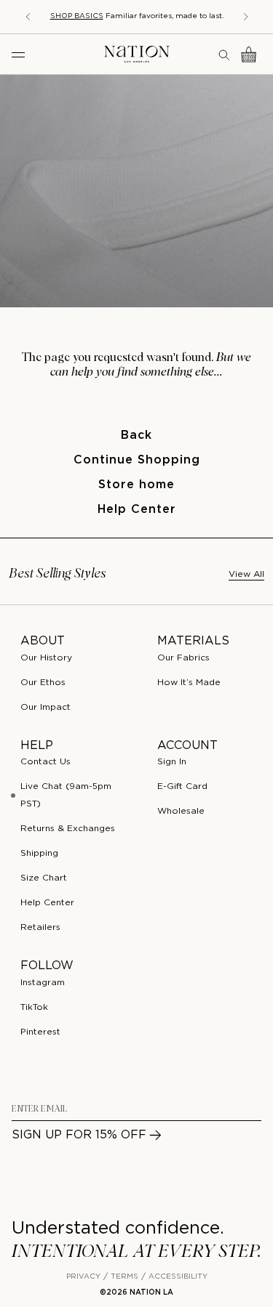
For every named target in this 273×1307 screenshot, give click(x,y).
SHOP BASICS (76, 16)
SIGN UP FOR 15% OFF (79, 1135)
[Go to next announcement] (246, 16)
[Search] (225, 54)
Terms (124, 1277)
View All (246, 574)
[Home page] (137, 54)
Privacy (83, 1277)
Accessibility (178, 1277)
